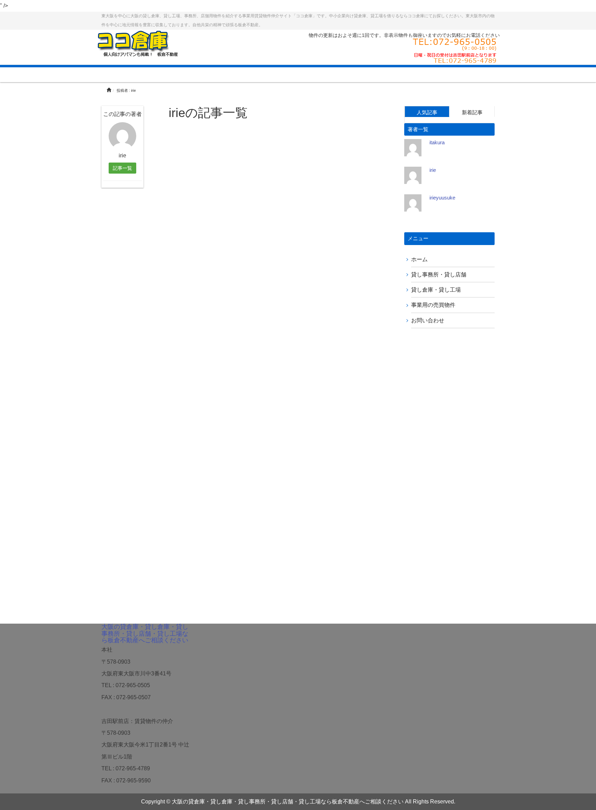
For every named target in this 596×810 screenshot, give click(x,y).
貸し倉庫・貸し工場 (436, 290)
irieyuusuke (442, 198)
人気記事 (427, 112)
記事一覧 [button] (122, 168)
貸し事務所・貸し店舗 (438, 274)
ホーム (419, 259)
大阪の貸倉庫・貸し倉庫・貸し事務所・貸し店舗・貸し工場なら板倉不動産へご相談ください (144, 633)
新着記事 (472, 112)
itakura (437, 142)
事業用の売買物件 (433, 305)
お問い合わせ (427, 320)
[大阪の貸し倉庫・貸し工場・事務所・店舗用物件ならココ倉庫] (137, 43)
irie (432, 170)
